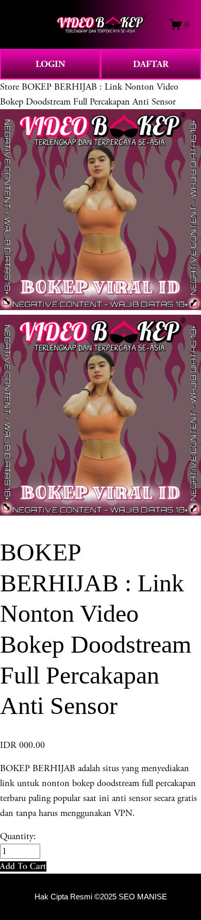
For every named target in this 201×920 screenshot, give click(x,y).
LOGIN (50, 64)
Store (9, 87)
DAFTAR (151, 64)
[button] (23, 866)
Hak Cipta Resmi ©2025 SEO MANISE (101, 897)
